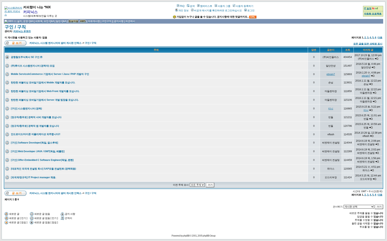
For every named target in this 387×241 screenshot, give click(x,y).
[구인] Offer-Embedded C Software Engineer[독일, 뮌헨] (42, 160)
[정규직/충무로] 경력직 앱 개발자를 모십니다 (35, 126)
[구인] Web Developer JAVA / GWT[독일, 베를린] (37, 151)
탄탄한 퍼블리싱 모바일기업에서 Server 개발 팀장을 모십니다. (45, 99)
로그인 (251, 10)
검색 (192, 6)
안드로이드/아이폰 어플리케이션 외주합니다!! (35, 134)
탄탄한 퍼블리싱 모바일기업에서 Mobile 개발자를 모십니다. (43, 82)
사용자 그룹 (224, 6)
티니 (330, 108)
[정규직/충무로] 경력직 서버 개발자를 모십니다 (36, 117)
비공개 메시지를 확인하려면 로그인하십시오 (218, 10)
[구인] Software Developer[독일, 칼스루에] (34, 142)
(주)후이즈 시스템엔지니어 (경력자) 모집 (33, 65)
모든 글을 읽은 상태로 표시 (367, 43)
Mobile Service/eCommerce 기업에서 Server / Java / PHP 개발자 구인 (50, 74)
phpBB (186, 235)
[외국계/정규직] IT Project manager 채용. (33, 177)
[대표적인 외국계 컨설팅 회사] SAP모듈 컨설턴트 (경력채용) (43, 168)
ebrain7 (331, 74)
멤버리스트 (206, 6)
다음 (380, 37)
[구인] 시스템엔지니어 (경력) (26, 108)
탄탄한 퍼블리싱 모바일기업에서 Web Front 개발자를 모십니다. (45, 91)
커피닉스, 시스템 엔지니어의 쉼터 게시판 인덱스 (55, 43)
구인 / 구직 (15, 26)
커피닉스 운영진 (22, 31)
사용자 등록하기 (244, 6)
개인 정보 (183, 10)
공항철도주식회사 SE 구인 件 (27, 57)
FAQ (182, 6)
